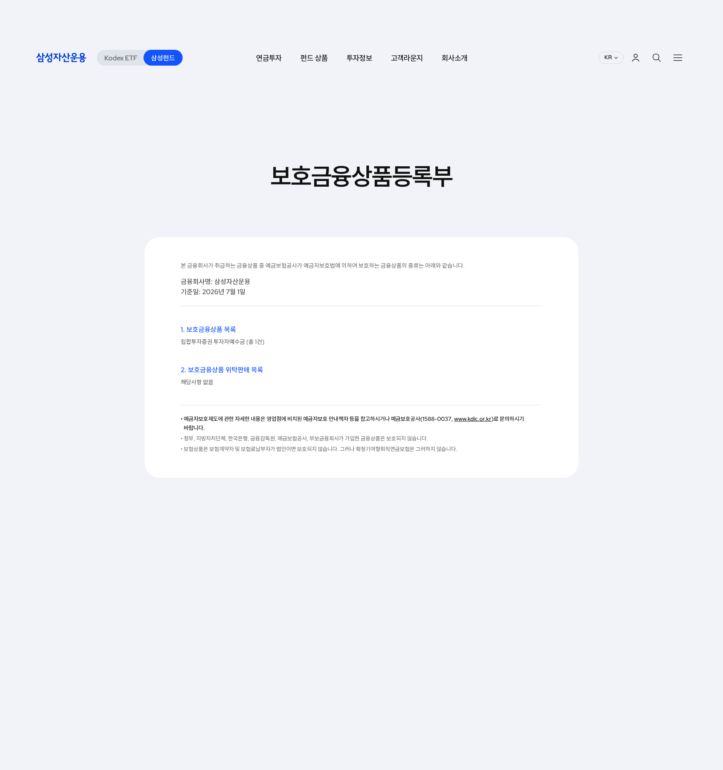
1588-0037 (437, 419)
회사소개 (454, 58)
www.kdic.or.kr (472, 419)
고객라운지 (407, 58)
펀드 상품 (314, 58)
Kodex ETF (120, 58)
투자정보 (359, 58)
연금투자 (269, 58)
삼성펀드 (163, 58)
